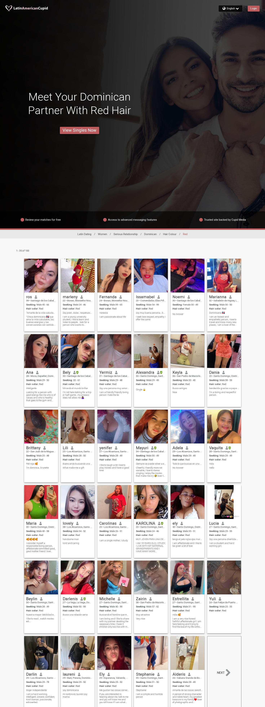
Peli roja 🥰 (32, 463)
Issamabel (145, 297)
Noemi (179, 297)
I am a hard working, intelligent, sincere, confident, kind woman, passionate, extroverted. (40, 698)
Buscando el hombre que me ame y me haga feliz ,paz (114, 614)
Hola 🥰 (177, 614)
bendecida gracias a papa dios (224, 388)
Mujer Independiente (36, 690)
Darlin (31, 674)
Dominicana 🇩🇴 (217, 312)
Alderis (179, 674)
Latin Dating (84, 234)
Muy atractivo (143, 614)
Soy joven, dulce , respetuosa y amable (78, 312)
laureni (69, 674)
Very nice (140, 618)
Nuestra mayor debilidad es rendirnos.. (41, 614)
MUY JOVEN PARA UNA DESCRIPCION (151, 539)
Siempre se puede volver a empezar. (151, 463)
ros (29, 297)
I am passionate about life (112, 316)
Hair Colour (169, 234)
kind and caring (71, 543)
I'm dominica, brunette (37, 467)
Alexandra (145, 372)
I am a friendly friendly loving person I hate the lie (114, 393)
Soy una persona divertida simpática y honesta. (224, 539)
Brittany (33, 447)
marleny (70, 297)
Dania (214, 372)
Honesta (103, 312)
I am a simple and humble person (149, 695)
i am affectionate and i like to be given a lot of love (187, 544)
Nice (175, 392)
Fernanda (108, 297)
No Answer (178, 314)
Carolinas (107, 523)
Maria (31, 523)
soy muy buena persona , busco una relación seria (151, 312)
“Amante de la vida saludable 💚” (41, 312)
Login (253, 8)
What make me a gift (73, 467)
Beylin (31, 598)
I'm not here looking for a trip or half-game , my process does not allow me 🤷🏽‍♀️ (77, 395)
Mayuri (142, 447)
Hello (211, 467)
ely (175, 523)
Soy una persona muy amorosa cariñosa (114, 388)
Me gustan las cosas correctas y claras (114, 690)
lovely (68, 523)
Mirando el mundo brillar (75, 388)
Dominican (150, 234)
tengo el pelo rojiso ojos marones (187, 539)
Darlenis (70, 598)
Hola (211, 463)
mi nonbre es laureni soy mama (75, 695)
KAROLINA (145, 523)
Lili (65, 447)
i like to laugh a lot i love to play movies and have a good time (114, 468)
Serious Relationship (126, 234)
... (63, 618)
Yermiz (105, 372)
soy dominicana (71, 690)
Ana (29, 372)
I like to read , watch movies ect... (40, 620)
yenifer (105, 447)
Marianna (217, 297)
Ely (102, 674)
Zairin (141, 598)
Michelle (107, 598)
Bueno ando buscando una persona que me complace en (78, 463)
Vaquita (216, 447)
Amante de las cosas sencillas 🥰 (187, 690)
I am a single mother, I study (113, 540)
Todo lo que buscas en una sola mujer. (187, 463)
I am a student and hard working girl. (221, 544)
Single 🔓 (141, 389)
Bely (66, 372)
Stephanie (145, 674)
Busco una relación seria (75, 614)
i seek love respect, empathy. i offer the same (151, 318)
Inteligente (31, 388)
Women (102, 234)
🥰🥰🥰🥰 (32, 539)
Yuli (212, 598)
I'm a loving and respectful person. (222, 393)
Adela (178, 447)
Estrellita (181, 598)
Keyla (177, 372)
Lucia (214, 523)
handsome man (71, 539)
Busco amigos (180, 388)
